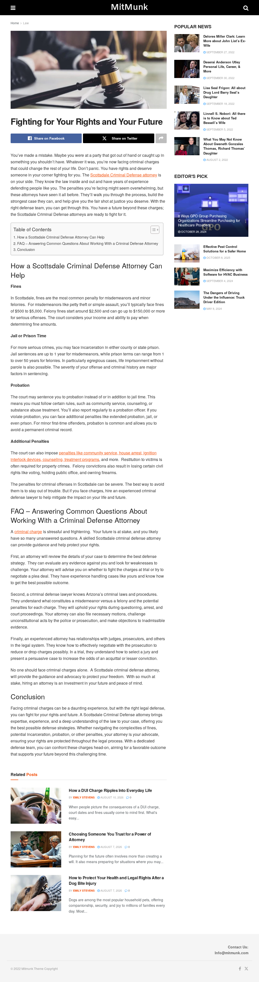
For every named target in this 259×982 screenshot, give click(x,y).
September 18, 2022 (220, 103)
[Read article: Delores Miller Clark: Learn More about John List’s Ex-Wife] (187, 43)
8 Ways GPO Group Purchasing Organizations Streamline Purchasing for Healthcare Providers (209, 220)
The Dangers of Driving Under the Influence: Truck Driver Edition (224, 297)
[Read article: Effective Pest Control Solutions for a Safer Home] (187, 253)
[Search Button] (245, 7)
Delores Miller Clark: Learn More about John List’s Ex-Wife (224, 41)
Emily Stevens (84, 797)
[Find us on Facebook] (240, 969)
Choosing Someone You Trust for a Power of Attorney (110, 836)
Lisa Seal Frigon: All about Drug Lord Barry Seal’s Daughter (224, 92)
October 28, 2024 (193, 231)
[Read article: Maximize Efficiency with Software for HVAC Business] (187, 277)
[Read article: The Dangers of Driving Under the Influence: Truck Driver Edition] (187, 300)
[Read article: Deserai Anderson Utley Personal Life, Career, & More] (187, 69)
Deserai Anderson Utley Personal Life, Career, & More (221, 66)
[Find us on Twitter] (246, 969)
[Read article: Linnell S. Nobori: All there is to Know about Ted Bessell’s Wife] (187, 120)
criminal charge (28, 531)
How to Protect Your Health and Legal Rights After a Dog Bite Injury (116, 880)
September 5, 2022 (219, 129)
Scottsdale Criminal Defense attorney (123, 175)
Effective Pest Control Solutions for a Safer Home (224, 248)
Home (15, 23)
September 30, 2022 (220, 78)
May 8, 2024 (214, 308)
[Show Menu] (13, 7)
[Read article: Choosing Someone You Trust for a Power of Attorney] (36, 849)
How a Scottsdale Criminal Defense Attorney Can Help (60, 237)
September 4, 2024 (219, 281)
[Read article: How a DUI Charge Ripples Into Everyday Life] (36, 806)
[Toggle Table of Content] (152, 229)
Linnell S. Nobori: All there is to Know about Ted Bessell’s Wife (224, 118)
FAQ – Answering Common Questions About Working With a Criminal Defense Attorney (87, 243)
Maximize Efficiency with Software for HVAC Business (225, 272)
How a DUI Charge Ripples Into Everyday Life (110, 790)
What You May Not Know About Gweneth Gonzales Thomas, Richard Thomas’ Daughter (224, 146)
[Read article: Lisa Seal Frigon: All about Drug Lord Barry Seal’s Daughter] (187, 95)
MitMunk (129, 7)
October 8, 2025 (218, 257)
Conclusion (26, 249)
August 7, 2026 (111, 847)
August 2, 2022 (217, 160)
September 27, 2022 (220, 52)
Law (26, 23)
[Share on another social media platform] (161, 138)
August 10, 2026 (111, 797)
